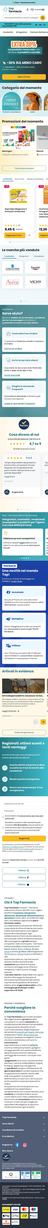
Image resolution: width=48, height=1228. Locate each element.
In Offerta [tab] (7, 179)
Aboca (13, 954)
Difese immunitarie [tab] (35, 179)
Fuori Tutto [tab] (19, 179)
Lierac (7, 951)
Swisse (20, 954)
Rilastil (7, 949)
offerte (34, 1045)
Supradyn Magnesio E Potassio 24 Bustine (16, 210)
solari (41, 1032)
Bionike (35, 949)
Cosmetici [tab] (9, 256)
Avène (14, 949)
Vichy (20, 949)
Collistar (27, 949)
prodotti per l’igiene (25, 1032)
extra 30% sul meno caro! (16, 25)
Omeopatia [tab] (39, 256)
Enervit (27, 954)
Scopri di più (16, 581)
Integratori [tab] (24, 256)
